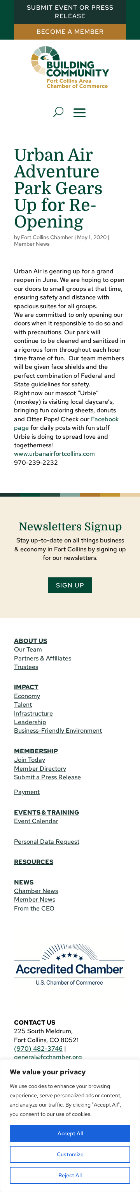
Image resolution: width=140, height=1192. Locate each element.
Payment (27, 792)
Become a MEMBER (70, 32)
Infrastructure (33, 713)
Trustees (26, 667)
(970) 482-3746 (38, 1048)
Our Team (28, 649)
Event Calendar (36, 821)
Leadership (30, 722)
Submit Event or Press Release (70, 11)
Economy (27, 696)
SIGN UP (70, 585)
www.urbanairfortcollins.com (54, 454)
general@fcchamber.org (48, 1057)
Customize (70, 1154)
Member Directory (40, 769)
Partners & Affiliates (42, 658)
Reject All (70, 1175)
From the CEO (34, 908)
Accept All (70, 1133)
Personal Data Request (46, 842)
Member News (32, 243)
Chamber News (36, 891)
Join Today (29, 760)
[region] (70, 1125)
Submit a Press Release (47, 777)
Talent (23, 704)
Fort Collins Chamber (47, 237)
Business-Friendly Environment (58, 730)
